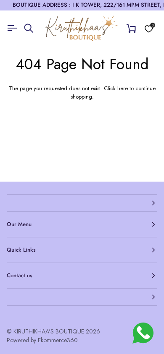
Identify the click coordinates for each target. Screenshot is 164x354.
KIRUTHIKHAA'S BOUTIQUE (48, 331)
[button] (82, 203)
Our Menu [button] (19, 224)
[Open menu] (15, 28)
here (122, 88)
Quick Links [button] (21, 250)
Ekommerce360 (58, 340)
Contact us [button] (19, 275)
